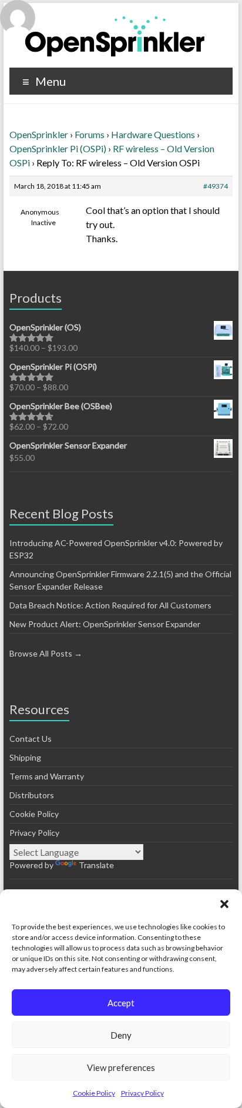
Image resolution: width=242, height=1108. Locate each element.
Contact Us (30, 739)
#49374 (215, 186)
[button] (224, 904)
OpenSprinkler (38, 134)
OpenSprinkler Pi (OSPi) (57, 148)
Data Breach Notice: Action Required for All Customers (110, 605)
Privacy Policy (142, 1093)
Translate (96, 865)
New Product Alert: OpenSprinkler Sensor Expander (104, 624)
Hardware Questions (153, 134)
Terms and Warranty (46, 776)
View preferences (121, 1067)
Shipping (25, 757)
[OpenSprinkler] (115, 35)
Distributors (31, 795)
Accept (121, 1002)
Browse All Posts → (45, 653)
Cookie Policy (94, 1093)
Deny (121, 1035)
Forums (90, 134)
